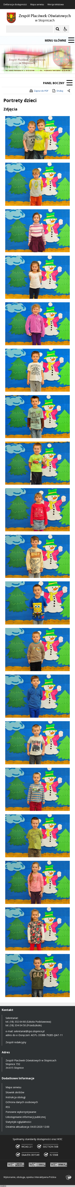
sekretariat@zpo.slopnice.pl (29, 1031)
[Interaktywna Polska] (69, 1177)
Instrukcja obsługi (15, 1097)
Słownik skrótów (15, 1092)
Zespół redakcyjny (16, 1042)
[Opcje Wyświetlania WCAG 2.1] (65, 29)
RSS (8, 1107)
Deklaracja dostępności (15, 4)
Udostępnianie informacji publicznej (26, 1117)
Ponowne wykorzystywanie (21, 1112)
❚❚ (7, 66)
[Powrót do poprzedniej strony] (69, 91)
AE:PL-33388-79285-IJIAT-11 (47, 1035)
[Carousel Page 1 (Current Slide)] (34, 67)
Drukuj (60, 90)
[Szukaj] (57, 29)
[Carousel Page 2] (37, 67)
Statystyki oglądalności (18, 1121)
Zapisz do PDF (41, 90)
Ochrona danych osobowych (22, 1102)
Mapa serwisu (37, 4)
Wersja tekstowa (55, 4)
